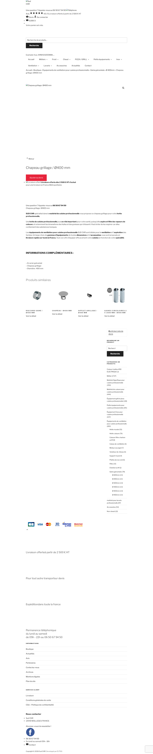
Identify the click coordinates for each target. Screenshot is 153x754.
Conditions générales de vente (38, 700)
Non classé (111, 511)
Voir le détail (31, 316)
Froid (54, 59)
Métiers (42, 59)
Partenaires (31, 663)
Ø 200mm (116, 475)
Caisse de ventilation (117, 444)
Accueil (31, 59)
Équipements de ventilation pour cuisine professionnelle (66, 70)
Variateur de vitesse (117, 452)
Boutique (37, 70)
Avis (27, 658)
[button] (123, 88)
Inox (118, 59)
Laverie (47, 66)
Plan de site (30, 681)
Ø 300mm (116, 483)
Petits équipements (102, 59)
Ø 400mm (110, 70)
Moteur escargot (116, 448)
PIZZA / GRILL (81, 59)
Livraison (30, 696)
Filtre (111, 464)
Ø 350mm (116, 487)
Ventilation (32, 66)
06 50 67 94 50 (32, 739)
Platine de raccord (116, 460)
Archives (29, 672)
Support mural (115, 456)
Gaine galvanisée (97, 70)
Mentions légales (33, 677)
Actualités (76, 66)
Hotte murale (114, 429)
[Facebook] (30, 736)
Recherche (34, 45)
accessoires (96, 235)
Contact (88, 66)
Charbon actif (114, 468)
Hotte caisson (114, 433)
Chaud (65, 59)
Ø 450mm (116, 495)
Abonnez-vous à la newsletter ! (38, 726)
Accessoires (62, 66)
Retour (30, 159)
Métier (109, 376)
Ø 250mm (116, 479)
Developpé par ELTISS (54, 751)
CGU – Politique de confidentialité (40, 705)
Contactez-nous (32, 667)
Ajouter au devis (36, 178)
